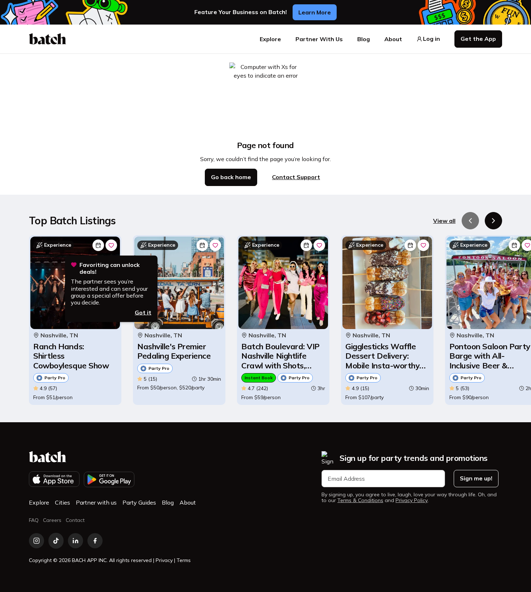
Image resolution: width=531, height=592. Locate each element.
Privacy (164, 560)
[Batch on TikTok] (56, 541)
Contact (75, 520)
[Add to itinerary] (98, 245)
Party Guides (139, 502)
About (393, 39)
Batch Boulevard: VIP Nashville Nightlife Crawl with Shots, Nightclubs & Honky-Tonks (280, 356)
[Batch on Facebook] (95, 540)
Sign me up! (476, 478)
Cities (62, 502)
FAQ (34, 520)
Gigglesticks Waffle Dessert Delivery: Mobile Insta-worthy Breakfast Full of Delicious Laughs (382, 356)
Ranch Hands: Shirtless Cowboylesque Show (71, 356)
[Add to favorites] (111, 245)
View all (444, 220)
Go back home (231, 177)
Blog (363, 39)
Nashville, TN (59, 335)
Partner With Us (319, 39)
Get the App (478, 38)
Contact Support (296, 177)
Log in (431, 38)
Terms (184, 560)
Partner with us (96, 502)
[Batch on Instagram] (36, 540)
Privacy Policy (412, 500)
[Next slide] (493, 220)
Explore (270, 39)
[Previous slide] (470, 220)
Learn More (314, 12)
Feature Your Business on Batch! (240, 12)
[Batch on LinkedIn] (75, 540)
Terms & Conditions (360, 500)
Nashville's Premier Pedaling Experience (174, 351)
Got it (143, 312)
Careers (52, 520)
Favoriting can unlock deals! (109, 268)
